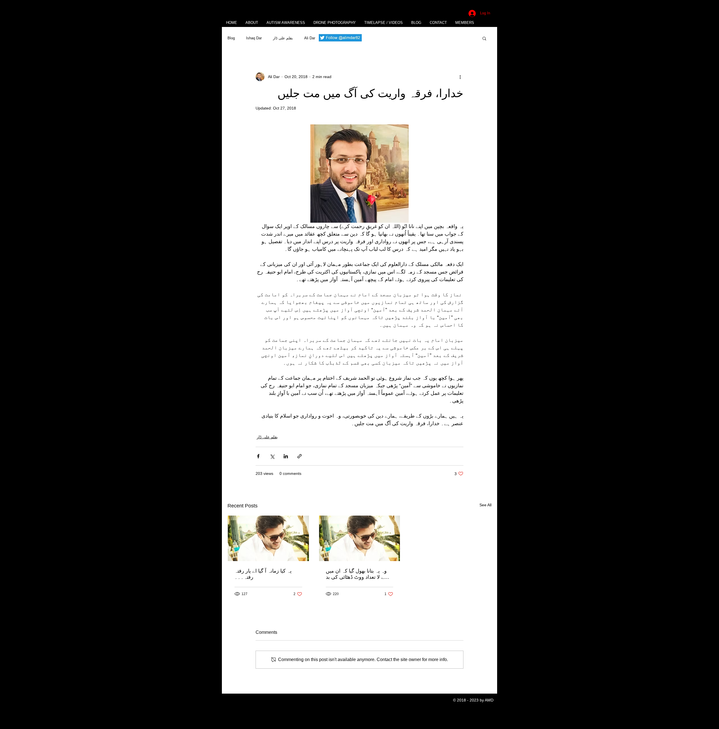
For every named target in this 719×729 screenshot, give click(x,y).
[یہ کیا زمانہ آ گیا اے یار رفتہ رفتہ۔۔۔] (268, 538)
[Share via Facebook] (258, 456)
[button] (484, 38)
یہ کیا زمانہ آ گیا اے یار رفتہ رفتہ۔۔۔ (263, 574)
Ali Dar (309, 38)
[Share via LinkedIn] (285, 456)
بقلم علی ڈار (283, 38)
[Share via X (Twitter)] (272, 456)
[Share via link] (299, 456)
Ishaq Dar (254, 38)
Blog (231, 38)
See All (485, 505)
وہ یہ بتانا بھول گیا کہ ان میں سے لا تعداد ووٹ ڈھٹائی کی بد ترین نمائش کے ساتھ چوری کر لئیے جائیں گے (357, 574)
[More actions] (460, 76)
